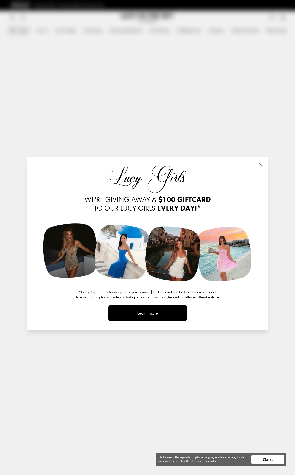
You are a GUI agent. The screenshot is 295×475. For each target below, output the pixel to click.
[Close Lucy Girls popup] (260, 164)
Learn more (147, 313)
